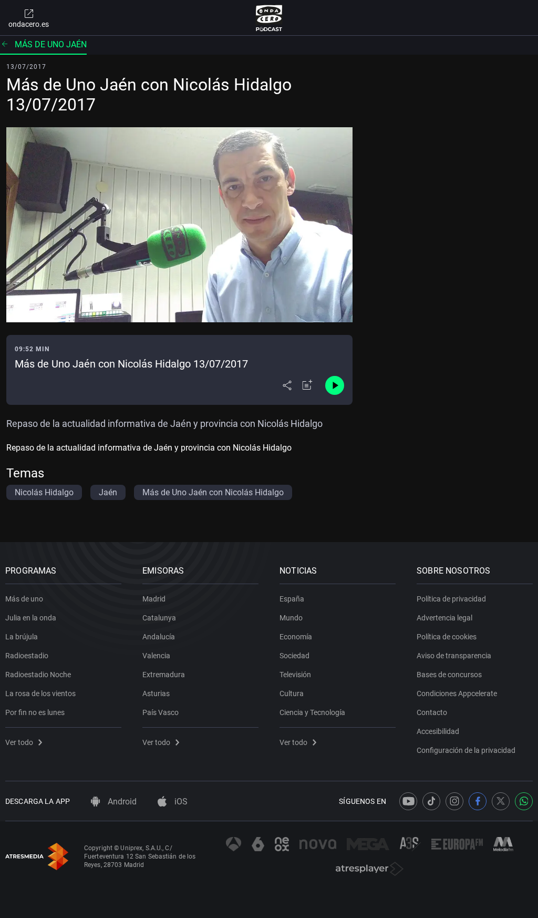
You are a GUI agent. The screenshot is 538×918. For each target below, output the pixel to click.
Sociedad (294, 655)
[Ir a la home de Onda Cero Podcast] (269, 18)
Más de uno (24, 599)
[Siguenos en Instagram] (454, 801)
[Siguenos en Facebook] (478, 801)
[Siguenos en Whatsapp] (524, 801)
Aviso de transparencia (454, 655)
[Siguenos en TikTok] (431, 801)
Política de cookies (447, 637)
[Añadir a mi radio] (307, 385)
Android (121, 802)
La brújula (21, 637)
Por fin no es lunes (35, 712)
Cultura (292, 693)
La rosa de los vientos (40, 693)
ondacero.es (28, 24)
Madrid (153, 599)
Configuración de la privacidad (466, 750)
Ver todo (19, 742)
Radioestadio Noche (38, 674)
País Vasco (160, 712)
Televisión (295, 674)
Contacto (432, 712)
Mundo (291, 618)
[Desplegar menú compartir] (287, 385)
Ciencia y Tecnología (312, 712)
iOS (180, 802)
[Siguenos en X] (501, 801)
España (292, 599)
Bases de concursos (449, 674)
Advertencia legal (444, 618)
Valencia (156, 655)
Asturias (156, 693)
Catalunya (159, 618)
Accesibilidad (438, 731)
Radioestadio (26, 655)
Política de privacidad (451, 599)
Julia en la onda (30, 618)
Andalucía (158, 637)
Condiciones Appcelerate (457, 693)
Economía (296, 637)
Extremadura (163, 674)
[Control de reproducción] (334, 385)
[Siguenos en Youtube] (408, 801)
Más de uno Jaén (51, 44)
